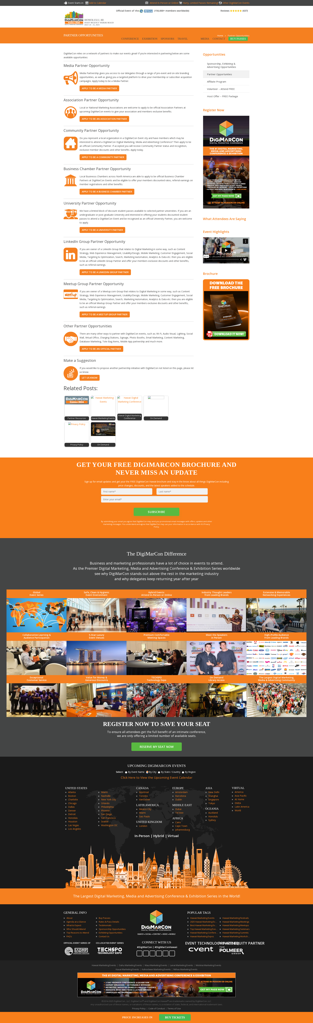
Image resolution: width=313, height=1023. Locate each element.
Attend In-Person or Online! (164, 2)
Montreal (144, 792)
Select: (119, 771)
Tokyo (211, 803)
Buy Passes (104, 917)
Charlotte (73, 799)
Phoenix (105, 810)
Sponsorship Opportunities (112, 929)
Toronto (143, 795)
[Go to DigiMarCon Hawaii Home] (74, 25)
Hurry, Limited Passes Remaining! (200, 2)
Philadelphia (107, 806)
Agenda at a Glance (76, 921)
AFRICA (177, 818)
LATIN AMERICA (147, 805)
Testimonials (105, 925)
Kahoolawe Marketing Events (156, 969)
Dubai (178, 809)
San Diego (106, 814)
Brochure (210, 273)
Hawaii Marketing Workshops (236, 936)
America (239, 792)
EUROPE (178, 788)
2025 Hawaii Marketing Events (204, 921)
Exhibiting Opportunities (110, 932)
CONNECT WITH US (156, 942)
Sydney (212, 820)
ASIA (208, 788)
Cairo (178, 822)
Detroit (72, 814)
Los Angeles (74, 828)
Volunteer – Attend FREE (221, 89)
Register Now (213, 110)
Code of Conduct (156, 1008)
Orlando (105, 803)
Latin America (242, 806)
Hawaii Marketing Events (202, 917)
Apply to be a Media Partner (99, 88)
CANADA (142, 788)
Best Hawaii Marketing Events (204, 925)
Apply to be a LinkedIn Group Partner (105, 272)
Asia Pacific (241, 795)
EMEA (238, 803)
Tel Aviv (179, 812)
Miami (104, 792)
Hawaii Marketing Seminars (236, 929)
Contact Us (104, 936)
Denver (72, 810)
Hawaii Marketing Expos (202, 936)
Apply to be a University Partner (102, 229)
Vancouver (144, 799)
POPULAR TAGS (199, 912)
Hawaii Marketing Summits (236, 932)
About (69, 917)
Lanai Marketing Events (181, 965)
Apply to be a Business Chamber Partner (107, 191)
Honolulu (73, 817)
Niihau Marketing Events (185, 969)
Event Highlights (216, 231)
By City (152, 771)
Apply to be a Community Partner (103, 157)
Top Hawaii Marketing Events (204, 929)
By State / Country (170, 771)
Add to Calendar (97, 2)
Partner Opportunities (219, 74)
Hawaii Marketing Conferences (204, 932)
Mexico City (145, 809)
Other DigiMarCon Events (236, 2)
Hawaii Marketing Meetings (236, 921)
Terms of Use (174, 1008)
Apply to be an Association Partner (104, 118)
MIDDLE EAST (182, 805)
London (143, 825)
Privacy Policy (139, 1008)
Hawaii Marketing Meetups (236, 925)
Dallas (71, 806)
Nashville (106, 795)
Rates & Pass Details (109, 921)
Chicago (72, 803)
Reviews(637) (234, 10)
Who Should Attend (76, 929)
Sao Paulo (144, 816)
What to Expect (74, 925)
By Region (190, 771)
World (238, 810)
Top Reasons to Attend (78, 932)
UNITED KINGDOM (149, 822)
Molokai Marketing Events (208, 965)
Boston (72, 795)
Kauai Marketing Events (127, 969)
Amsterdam (181, 792)
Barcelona (180, 795)
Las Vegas (73, 825)
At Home (239, 799)
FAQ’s (69, 936)
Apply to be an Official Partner (101, 348)
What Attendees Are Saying (224, 219)
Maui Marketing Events (156, 965)
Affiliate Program (216, 81)
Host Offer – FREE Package (222, 96)
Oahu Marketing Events (130, 965)
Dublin (178, 799)
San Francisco (108, 817)
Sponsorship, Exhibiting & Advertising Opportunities (221, 65)
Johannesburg (182, 829)
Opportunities (214, 54)
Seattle (104, 821)
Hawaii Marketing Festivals (236, 917)
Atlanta (72, 792)
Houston (72, 821)
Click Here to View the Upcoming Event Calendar (156, 777)
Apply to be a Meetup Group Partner (104, 314)
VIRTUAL (238, 788)
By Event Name (136, 771)
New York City (108, 799)
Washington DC (109, 825)
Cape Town (181, 825)
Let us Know (89, 377)
